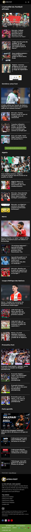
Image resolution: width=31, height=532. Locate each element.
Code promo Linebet (8, 500)
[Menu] (28, 2)
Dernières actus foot (10, 84)
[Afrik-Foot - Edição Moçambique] (25, 527)
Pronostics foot (8, 345)
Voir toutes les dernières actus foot (15, 148)
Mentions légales (6, 527)
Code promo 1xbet (7, 498)
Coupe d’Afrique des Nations (13, 281)
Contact (14, 527)
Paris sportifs (7, 409)
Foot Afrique (12, 473)
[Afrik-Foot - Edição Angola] (28, 527)
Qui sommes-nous (10, 525)
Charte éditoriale (20, 525)
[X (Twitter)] (6, 520)
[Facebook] (3, 520)
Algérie (4, 152)
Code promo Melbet (8, 496)
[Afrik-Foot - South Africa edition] (22, 527)
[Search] (25, 2)
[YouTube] (12, 520)
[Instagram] (9, 520)
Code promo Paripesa (8, 502)
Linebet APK (5, 504)
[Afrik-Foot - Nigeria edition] (19, 527)
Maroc (4, 216)
